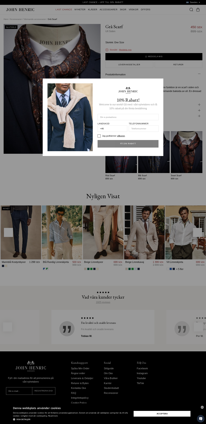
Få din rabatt (128, 144)
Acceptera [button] (162, 413)
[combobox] (202, 407)
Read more (53, 416)
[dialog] (103, 414)
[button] (71, 419)
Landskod (103, 124)
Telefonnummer (139, 124)
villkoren (121, 136)
